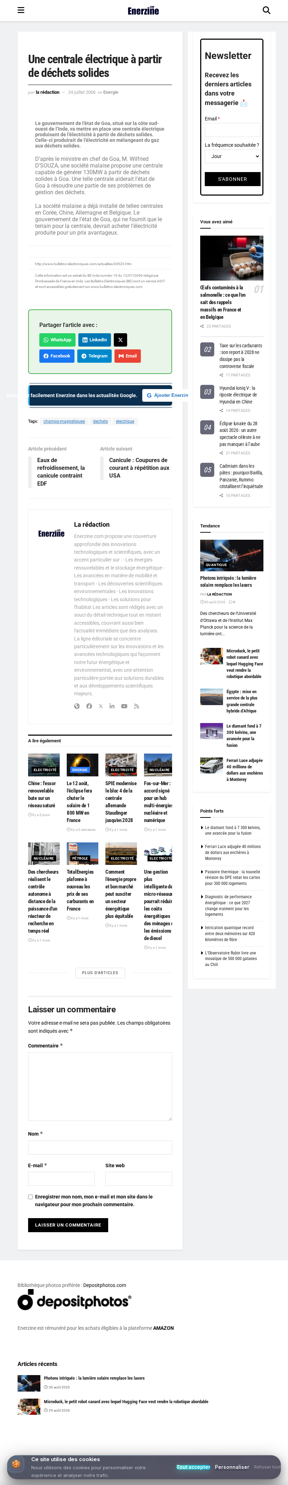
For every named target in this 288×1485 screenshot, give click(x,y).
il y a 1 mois (118, 830)
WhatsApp (59, 339)
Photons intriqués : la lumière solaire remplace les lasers (94, 1378)
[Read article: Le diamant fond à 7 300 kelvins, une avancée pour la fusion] (211, 731)
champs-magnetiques (64, 421)
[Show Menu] (21, 10)
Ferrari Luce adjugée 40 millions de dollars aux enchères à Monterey (233, 852)
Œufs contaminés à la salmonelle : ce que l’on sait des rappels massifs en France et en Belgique (223, 302)
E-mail (37, 1165)
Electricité (45, 770)
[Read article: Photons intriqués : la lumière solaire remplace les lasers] (231, 555)
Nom (35, 1133)
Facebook (59, 356)
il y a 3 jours (41, 815)
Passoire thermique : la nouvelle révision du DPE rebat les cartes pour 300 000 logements (232, 877)
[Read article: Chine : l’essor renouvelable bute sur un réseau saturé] (44, 765)
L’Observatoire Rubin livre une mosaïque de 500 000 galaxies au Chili (231, 959)
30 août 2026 (214, 602)
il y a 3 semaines (83, 830)
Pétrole (80, 858)
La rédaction (47, 92)
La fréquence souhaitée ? (232, 145)
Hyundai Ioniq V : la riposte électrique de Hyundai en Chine (238, 395)
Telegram (96, 356)
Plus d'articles (100, 973)
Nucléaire (160, 770)
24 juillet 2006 (82, 92)
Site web (115, 1165)
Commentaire (45, 1045)
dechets (100, 421)
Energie (110, 92)
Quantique (216, 565)
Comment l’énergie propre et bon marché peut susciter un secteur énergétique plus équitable (120, 894)
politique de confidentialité (247, 1477)
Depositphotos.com (104, 1285)
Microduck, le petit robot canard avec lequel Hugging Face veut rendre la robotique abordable (245, 663)
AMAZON (163, 1328)
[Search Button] (266, 10)
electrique (125, 421)
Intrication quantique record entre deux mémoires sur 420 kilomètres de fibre (230, 933)
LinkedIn (97, 339)
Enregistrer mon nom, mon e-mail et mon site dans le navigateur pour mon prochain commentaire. (94, 1200)
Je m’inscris (181, 1457)
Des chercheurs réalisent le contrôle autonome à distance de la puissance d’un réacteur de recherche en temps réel (43, 901)
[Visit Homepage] (143, 10)
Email (130, 356)
